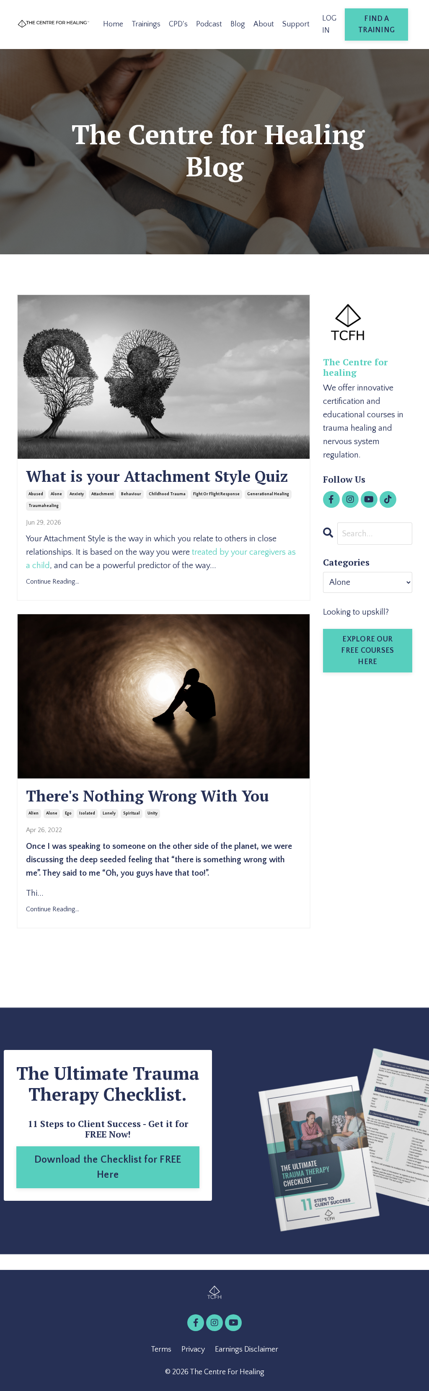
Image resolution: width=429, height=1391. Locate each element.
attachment (102, 494)
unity (152, 813)
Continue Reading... (52, 581)
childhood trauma (167, 494)
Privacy (193, 1349)
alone (56, 494)
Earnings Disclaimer (246, 1349)
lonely (109, 813)
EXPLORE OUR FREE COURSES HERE (367, 650)
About (263, 24)
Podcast (209, 24)
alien (33, 813)
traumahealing (43, 506)
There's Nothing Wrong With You (147, 796)
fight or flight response (216, 494)
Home (113, 24)
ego (68, 813)
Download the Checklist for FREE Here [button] (107, 1167)
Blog (237, 24)
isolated (87, 813)
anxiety (77, 494)
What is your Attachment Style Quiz (157, 476)
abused (35, 494)
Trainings (146, 24)
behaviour (131, 494)
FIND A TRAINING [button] (376, 24)
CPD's (178, 24)
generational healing (268, 494)
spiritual (131, 813)
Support (296, 24)
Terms (161, 1349)
